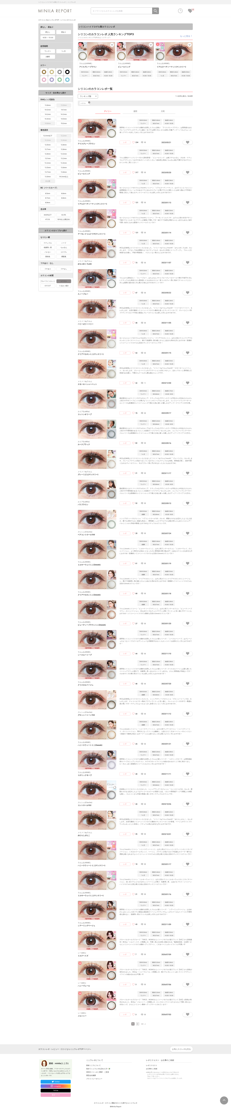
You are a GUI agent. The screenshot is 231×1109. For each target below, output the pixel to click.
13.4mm (64, 163)
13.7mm (48, 172)
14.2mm (48, 114)
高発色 (47, 257)
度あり (63, 32)
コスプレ (64, 252)
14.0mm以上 (63, 177)
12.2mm (64, 136)
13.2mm (64, 158)
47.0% (47, 219)
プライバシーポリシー (94, 1079)
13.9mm (64, 105)
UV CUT (48, 286)
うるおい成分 (64, 286)
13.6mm (64, 167)
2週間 (48, 57)
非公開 (47, 181)
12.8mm (64, 149)
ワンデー (48, 51)
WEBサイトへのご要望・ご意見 (97, 1072)
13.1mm (48, 158)
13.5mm (48, 167)
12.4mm (64, 140)
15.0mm (64, 123)
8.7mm (47, 198)
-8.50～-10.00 (47, 38)
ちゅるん (64, 247)
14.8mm (48, 123)
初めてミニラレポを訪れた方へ (97, 1069)
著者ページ (56, 1095)
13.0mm (64, 154)
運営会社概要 (91, 1075)
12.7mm (48, 149)
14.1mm (64, 110)
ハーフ (63, 243)
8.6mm (63, 193)
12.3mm (48, 140)
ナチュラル (48, 243)
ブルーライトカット (48, 281)
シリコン (64, 281)
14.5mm (64, 119)
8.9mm (47, 203)
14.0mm (48, 110)
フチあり (48, 269)
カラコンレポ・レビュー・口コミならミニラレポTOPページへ (64, 1049)
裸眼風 (63, 257)
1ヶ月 (64, 51)
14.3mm (64, 114)
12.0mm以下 (47, 136)
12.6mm (64, 145)
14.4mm (48, 119)
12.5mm (48, 145)
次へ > (143, 1024)
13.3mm (48, 163)
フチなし (64, 269)
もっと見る (185, 36)
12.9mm (48, 154)
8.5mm (47, 193)
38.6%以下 (48, 215)
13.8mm (48, 105)
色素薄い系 (48, 247)
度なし (47, 32)
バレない (48, 252)
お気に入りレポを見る (181, 1049)
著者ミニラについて (93, 1065)
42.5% (63, 215)
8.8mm (63, 198)
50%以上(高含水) (63, 219)
